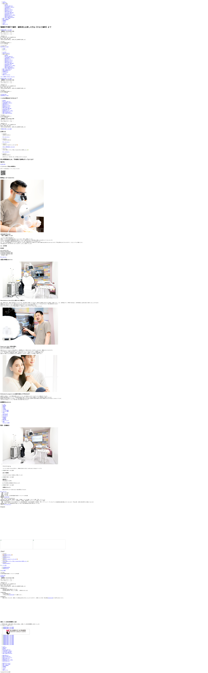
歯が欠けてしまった (9, 9)
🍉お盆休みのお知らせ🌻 (8, 554)
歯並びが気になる (8, 11)
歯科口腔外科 (5, 414)
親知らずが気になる (9, 16)
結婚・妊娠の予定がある (9, 17)
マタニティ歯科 (6, 411)
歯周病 (4, 406)
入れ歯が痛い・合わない (9, 7)
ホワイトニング (6, 420)
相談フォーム (5, 24)
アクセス (4, 21)
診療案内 (4, 20)
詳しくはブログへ (6, 151)
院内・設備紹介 (6, 19)
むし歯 (4, 404)
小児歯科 (4, 409)
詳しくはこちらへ (6, 136)
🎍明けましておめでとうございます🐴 (10, 559)
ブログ (4, 668)
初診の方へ (5, 2)
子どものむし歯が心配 (9, 12)
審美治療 (4, 419)
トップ (4, 1)
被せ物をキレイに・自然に (10, 65)
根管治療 (4, 405)
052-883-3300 (3, 94)
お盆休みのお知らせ (6, 563)
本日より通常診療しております (9, 146)
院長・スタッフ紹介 (6, 18)
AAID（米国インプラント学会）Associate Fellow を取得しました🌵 (15, 561)
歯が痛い (6, 4)
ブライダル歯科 (6, 410)
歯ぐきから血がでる (9, 5)
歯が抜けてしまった (9, 10)
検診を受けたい (8, 8)
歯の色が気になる (8, 13)
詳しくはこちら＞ (7, 504)
